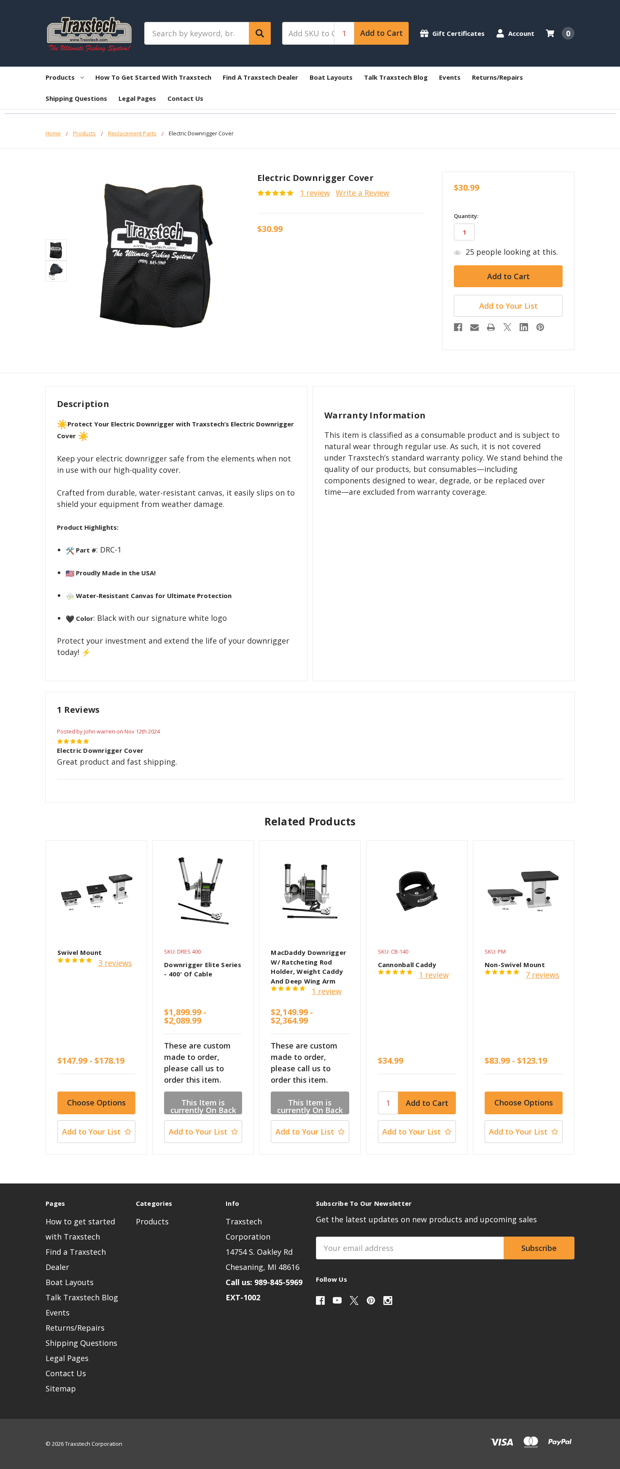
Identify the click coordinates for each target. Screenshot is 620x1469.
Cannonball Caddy (407, 964)
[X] (507, 327)
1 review (315, 193)
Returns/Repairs (497, 77)
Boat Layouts (331, 77)
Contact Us (185, 98)
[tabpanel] (96, 997)
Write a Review (362, 193)
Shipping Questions (76, 98)
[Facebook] (458, 327)
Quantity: (466, 216)
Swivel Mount (79, 952)
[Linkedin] (524, 327)
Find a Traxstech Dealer (260, 77)
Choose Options (96, 1102)
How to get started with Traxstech (153, 77)
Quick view (96, 891)
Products (60, 77)
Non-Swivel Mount (515, 964)
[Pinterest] (540, 327)
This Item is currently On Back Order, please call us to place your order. (203, 1105)
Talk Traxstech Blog (396, 77)
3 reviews (115, 963)
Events (450, 77)
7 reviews (542, 975)
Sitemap (61, 1388)
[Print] (491, 327)
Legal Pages (137, 98)
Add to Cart (381, 33)
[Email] (474, 327)
